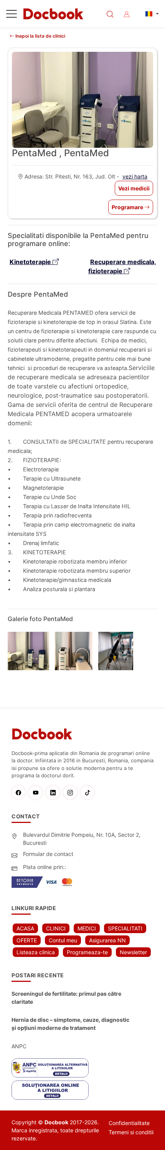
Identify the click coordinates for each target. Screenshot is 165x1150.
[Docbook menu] (11, 15)
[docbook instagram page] (72, 792)
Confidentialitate (129, 1123)
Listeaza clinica (35, 952)
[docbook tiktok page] (89, 792)
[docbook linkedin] (54, 792)
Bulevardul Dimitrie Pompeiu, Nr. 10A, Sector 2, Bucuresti (81, 838)
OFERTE (26, 940)
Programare (128, 207)
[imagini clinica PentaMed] (31, 651)
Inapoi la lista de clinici (39, 36)
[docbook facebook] (20, 792)
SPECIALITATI (125, 928)
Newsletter (133, 952)
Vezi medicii (134, 188)
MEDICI (87, 928)
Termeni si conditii (131, 1132)
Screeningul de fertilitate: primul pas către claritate (66, 997)
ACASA (25, 928)
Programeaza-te (87, 952)
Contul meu (63, 940)
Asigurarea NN (107, 940)
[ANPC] (50, 1067)
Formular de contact (48, 854)
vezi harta (134, 176)
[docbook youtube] (37, 792)
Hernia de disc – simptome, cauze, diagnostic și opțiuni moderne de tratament (70, 1023)
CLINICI (56, 928)
